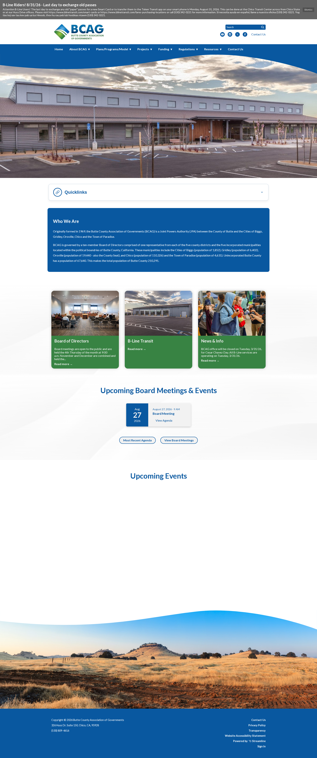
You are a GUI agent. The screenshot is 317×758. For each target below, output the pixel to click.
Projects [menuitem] (143, 49)
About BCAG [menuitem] (78, 49)
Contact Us (258, 34)
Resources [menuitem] (211, 49)
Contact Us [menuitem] (235, 49)
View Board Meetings (179, 440)
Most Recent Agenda (137, 440)
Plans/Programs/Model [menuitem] (112, 49)
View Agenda (164, 420)
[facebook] (245, 34)
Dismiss (308, 9)
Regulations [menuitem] (187, 49)
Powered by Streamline (249, 741)
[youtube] (222, 34)
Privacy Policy (257, 725)
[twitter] (237, 34)
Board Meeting (163, 414)
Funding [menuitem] (163, 49)
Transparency (257, 730)
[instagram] (230, 34)
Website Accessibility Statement (245, 735)
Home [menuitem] (59, 49)
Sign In (261, 746)
